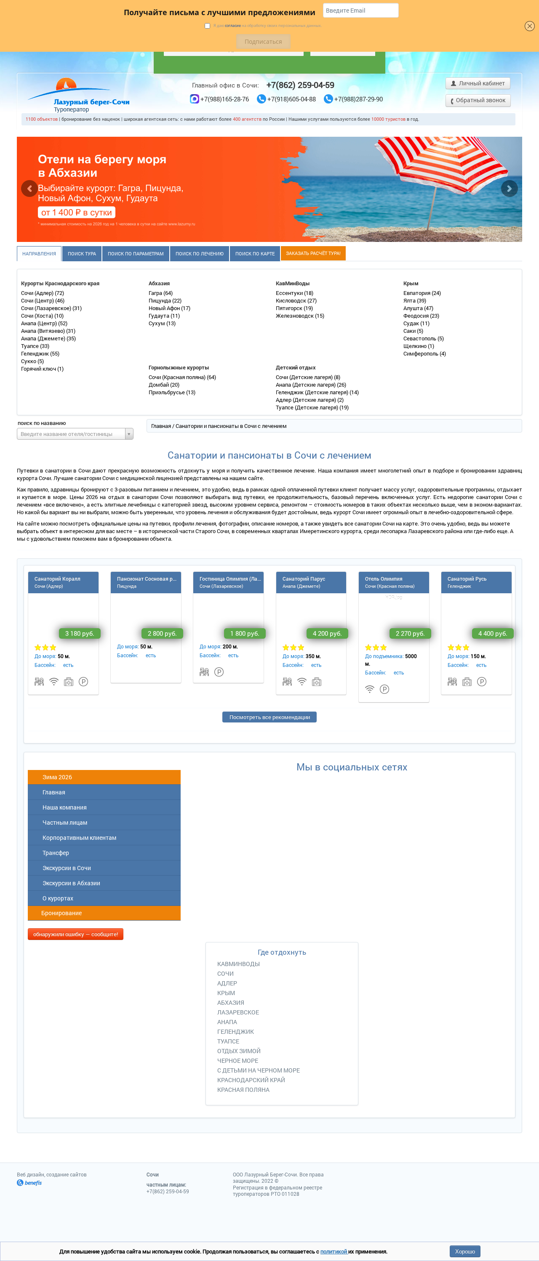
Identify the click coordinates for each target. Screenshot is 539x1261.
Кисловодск (291, 300)
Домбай (159, 384)
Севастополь (420, 338)
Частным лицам (63, 822)
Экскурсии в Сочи (65, 868)
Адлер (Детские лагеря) (306, 400)
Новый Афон (165, 308)
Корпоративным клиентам (78, 838)
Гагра (156, 293)
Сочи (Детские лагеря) (305, 377)
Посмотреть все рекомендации (269, 717)
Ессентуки (290, 293)
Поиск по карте (255, 253)
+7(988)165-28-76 (224, 99)
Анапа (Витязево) (43, 330)
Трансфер (54, 853)
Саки (410, 330)
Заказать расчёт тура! (313, 253)
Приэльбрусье (167, 392)
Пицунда (160, 300)
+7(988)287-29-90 (358, 99)
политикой (334, 1251)
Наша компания (63, 807)
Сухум (157, 323)
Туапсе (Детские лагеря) (307, 407)
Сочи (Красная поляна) (178, 377)
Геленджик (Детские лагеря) (313, 392)
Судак (411, 323)
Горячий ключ (39, 368)
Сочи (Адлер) (38, 293)
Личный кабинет (481, 83)
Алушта (413, 308)
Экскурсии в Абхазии (70, 883)
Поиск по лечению (200, 253)
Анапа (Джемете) (44, 338)
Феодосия (416, 315)
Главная (161, 426)
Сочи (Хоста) (37, 315)
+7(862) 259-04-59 (300, 84)
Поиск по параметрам (136, 253)
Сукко (29, 361)
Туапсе (30, 346)
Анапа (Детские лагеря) (306, 384)
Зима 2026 (56, 777)
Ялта (410, 300)
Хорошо (465, 1251)
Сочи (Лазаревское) (46, 308)
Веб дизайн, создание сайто (52, 1174)
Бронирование (61, 913)
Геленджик (35, 353)
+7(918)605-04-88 (291, 99)
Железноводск (295, 315)
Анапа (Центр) (39, 323)
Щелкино (415, 346)
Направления (39, 253)
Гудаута (160, 315)
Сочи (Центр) (38, 300)
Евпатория (417, 293)
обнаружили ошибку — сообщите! (75, 934)
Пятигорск (290, 308)
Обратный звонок (480, 100)
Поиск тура (82, 253)
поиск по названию (42, 423)
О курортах (56, 898)
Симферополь (421, 353)
